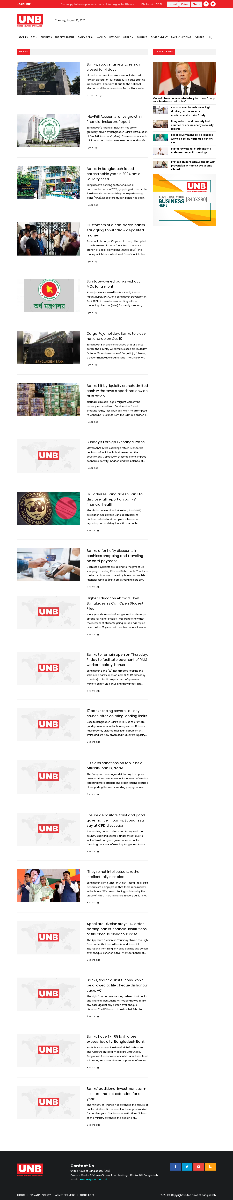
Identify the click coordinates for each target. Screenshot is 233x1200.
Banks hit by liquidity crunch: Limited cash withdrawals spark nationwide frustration (117, 390)
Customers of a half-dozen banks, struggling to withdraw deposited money (116, 230)
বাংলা (159, 4)
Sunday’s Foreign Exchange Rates (116, 442)
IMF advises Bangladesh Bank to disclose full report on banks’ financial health (115, 499)
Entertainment (64, 37)
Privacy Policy (40, 1195)
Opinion (128, 37)
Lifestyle (114, 37)
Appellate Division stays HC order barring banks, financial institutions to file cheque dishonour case (117, 928)
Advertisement (65, 1195)
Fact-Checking (181, 37)
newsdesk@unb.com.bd (88, 1179)
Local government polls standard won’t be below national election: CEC (192, 138)
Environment (159, 37)
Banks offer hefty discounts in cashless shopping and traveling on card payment (115, 555)
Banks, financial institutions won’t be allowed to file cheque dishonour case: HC (117, 985)
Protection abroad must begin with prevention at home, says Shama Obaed (193, 165)
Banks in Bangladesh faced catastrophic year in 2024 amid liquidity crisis (114, 173)
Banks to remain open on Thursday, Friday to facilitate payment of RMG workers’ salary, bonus (117, 659)
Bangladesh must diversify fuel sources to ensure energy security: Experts (192, 125)
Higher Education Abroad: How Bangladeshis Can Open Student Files (115, 603)
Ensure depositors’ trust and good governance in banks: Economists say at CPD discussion (116, 820)
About (21, 1195)
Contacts (87, 1195)
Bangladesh (85, 37)
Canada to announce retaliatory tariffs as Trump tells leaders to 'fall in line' (184, 100)
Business (46, 37)
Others (199, 37)
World (101, 37)
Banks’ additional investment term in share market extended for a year (116, 1093)
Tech (34, 37)
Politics (142, 37)
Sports (23, 37)
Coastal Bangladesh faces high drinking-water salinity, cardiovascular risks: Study (190, 111)
